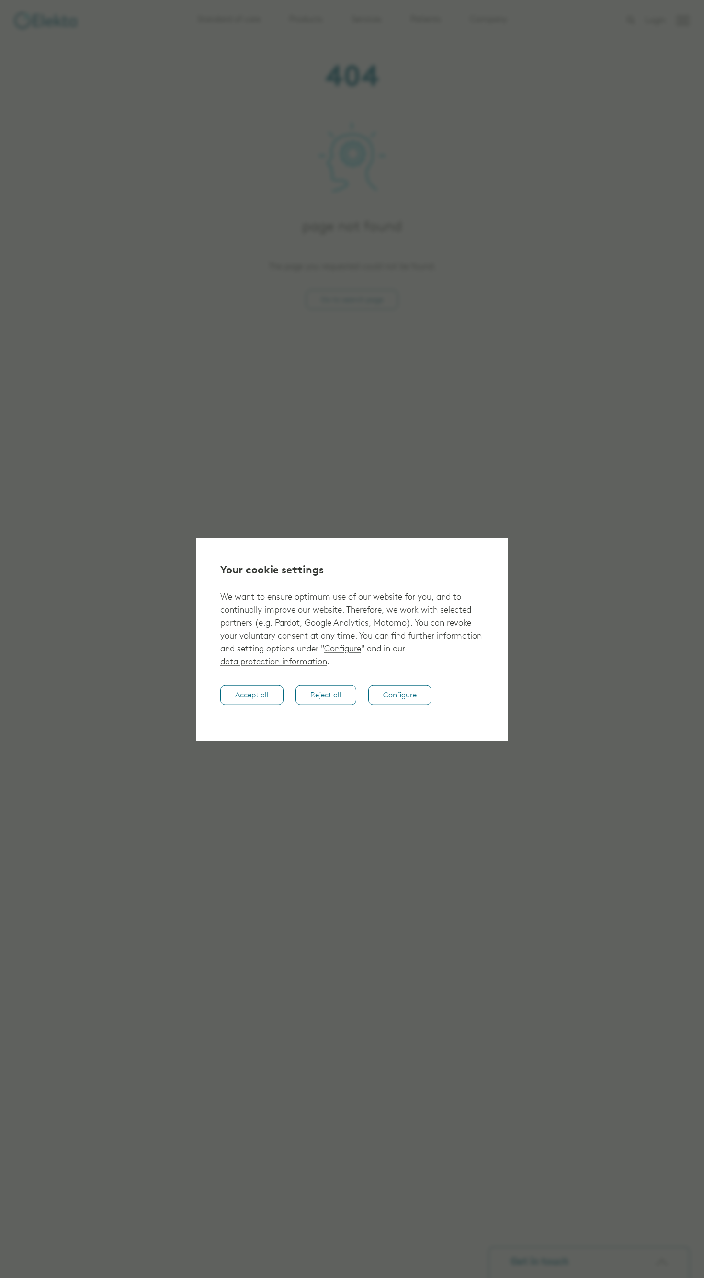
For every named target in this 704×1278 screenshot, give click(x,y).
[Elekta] (45, 20)
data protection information (273, 662)
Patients (425, 20)
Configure (342, 649)
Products (306, 20)
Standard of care (229, 20)
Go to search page (352, 300)
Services (367, 20)
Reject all (325, 695)
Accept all (252, 695)
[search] (630, 20)
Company (488, 20)
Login (655, 21)
